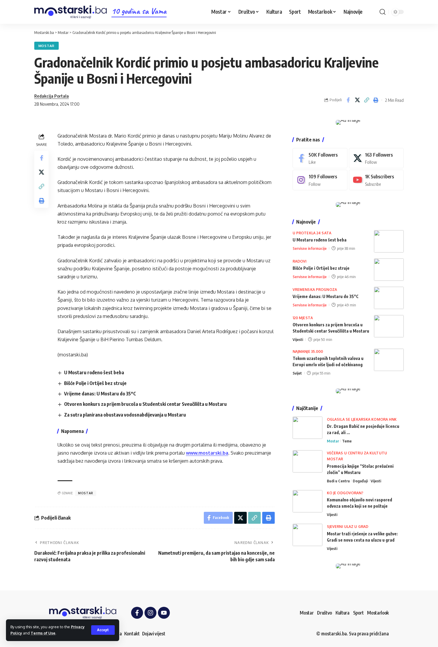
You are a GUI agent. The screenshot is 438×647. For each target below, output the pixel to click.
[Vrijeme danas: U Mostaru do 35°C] (389, 298)
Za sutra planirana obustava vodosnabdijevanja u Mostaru (125, 415)
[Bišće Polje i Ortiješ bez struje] (389, 269)
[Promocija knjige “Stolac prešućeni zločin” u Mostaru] (307, 461)
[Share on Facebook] (348, 100)
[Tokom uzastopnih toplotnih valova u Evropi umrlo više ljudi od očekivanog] (389, 360)
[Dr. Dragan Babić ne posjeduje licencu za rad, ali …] (307, 428)
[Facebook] (320, 158)
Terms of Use (43, 633)
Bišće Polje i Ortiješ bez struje (95, 383)
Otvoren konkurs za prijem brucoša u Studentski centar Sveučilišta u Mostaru (145, 404)
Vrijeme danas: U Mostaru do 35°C (100, 394)
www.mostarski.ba (207, 453)
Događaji (360, 480)
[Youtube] (376, 180)
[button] (103, 630)
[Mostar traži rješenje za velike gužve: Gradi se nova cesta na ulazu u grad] (307, 535)
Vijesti (298, 339)
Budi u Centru (338, 480)
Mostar (46, 45)
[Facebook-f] (137, 613)
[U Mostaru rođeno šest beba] (389, 241)
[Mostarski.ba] (70, 12)
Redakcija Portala (51, 96)
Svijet (297, 373)
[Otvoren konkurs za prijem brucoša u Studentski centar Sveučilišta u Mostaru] (389, 326)
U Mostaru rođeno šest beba (94, 372)
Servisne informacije (310, 248)
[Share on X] (357, 100)
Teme (347, 441)
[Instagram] (320, 180)
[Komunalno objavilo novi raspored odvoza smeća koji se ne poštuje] (307, 501)
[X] (376, 158)
